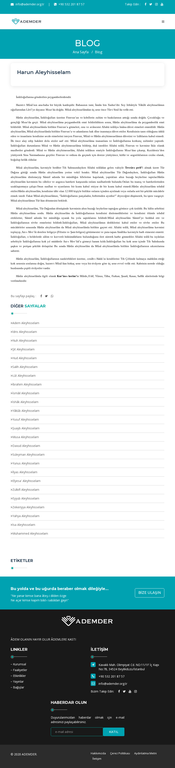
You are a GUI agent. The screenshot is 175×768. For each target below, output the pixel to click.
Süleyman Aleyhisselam (28, 454)
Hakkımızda (98, 753)
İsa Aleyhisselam (23, 525)
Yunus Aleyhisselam (25, 463)
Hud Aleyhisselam (24, 358)
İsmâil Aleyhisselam (25, 393)
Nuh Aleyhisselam (24, 340)
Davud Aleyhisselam (26, 446)
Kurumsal (19, 664)
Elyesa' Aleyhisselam (26, 481)
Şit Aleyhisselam (23, 349)
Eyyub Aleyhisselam (25, 498)
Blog (98, 52)
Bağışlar (18, 687)
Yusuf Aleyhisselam (25, 419)
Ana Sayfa (81, 52)
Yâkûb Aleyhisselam (25, 411)
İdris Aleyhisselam (24, 332)
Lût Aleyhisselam (24, 376)
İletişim (96, 759)
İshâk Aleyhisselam (25, 402)
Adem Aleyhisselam (25, 323)
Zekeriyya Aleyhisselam (28, 507)
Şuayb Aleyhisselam (25, 428)
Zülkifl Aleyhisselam (25, 490)
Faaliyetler (20, 670)
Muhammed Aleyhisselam (30, 533)
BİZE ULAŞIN (149, 593)
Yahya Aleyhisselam (25, 516)
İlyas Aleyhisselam (24, 472)
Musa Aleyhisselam (25, 437)
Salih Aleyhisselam (25, 367)
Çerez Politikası (120, 753)
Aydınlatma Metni (145, 753)
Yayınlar (18, 681)
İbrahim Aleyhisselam (27, 384)
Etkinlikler (19, 676)
